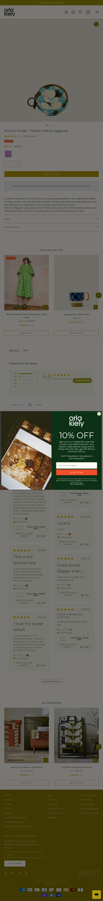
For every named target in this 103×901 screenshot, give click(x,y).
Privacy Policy (79, 484)
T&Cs (71, 484)
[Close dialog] (99, 413)
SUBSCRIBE (76, 472)
